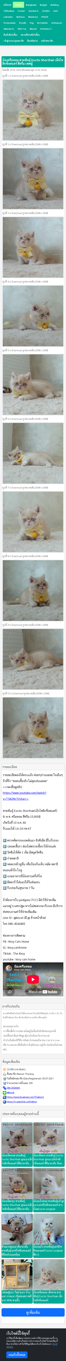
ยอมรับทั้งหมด (17, 1355)
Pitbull (44, 16)
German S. (34, 10)
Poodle (22, 22)
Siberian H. (9, 28)
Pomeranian (9, 22)
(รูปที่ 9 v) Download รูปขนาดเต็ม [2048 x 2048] (25, 624)
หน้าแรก (7, 4)
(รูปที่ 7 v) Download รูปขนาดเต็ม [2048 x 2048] (25, 487)
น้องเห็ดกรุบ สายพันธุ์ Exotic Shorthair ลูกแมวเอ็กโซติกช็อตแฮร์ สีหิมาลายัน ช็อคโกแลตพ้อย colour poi (17, 1205)
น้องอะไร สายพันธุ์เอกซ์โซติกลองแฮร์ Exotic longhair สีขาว (48, 1250)
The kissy (29, 1073)
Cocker (21, 10)
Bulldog (55, 4)
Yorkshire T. (46, 28)
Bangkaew (31, 4)
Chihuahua (9, 10)
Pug (32, 22)
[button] (33, 1312)
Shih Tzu (22, 28)
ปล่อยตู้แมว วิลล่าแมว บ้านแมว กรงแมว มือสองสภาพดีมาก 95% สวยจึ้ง (17, 1296)
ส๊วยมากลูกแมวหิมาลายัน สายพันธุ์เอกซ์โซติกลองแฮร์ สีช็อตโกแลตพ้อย (16, 1250)
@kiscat (10, 1092)
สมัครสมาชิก (47, 40)
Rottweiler (42, 22)
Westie (33, 28)
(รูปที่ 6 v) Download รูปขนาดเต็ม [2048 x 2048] (25, 418)
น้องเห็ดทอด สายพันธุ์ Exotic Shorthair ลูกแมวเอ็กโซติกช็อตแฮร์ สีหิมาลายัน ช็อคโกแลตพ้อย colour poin (17, 1159)
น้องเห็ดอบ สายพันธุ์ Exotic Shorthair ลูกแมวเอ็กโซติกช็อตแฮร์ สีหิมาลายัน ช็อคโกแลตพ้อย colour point (48, 1159)
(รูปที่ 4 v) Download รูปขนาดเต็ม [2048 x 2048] (25, 281)
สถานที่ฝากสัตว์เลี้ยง (30, 34)
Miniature (33, 16)
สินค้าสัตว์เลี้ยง (10, 34)
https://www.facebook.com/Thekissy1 (25, 1096)
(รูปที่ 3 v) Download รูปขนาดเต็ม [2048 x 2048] (25, 212)
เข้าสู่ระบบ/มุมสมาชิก (14, 40)
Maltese (20, 16)
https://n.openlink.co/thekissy (22, 1101)
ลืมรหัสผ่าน (32, 40)
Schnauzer (56, 22)
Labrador (8, 16)
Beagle (43, 4)
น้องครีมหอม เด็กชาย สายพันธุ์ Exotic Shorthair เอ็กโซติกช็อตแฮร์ (47, 1296)
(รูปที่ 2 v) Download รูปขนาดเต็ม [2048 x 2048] (25, 144)
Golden (46, 10)
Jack (55, 10)
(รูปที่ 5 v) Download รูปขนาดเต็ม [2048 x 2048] (25, 350)
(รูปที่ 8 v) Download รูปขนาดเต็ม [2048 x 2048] (25, 556)
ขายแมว (18, 4)
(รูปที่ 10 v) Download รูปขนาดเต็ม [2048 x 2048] (25, 693)
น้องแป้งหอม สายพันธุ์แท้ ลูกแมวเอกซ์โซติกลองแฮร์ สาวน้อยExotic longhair (48, 1205)
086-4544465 (13, 1087)
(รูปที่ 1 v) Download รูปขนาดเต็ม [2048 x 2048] (25, 75)
